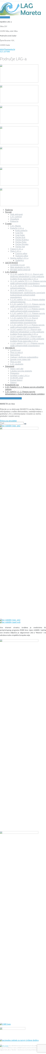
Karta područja (21, 230)
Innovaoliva (15, 355)
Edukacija (14, 221)
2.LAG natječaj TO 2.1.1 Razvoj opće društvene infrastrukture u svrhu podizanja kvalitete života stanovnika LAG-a (27, 338)
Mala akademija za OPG (20, 267)
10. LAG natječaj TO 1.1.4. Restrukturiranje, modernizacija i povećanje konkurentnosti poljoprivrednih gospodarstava (27, 293)
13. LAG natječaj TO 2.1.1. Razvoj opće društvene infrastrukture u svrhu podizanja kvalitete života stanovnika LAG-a (27, 276)
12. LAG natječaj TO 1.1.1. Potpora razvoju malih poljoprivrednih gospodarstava (28, 282)
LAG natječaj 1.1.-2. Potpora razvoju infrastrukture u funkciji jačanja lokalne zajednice (25, 393)
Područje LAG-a (17, 228)
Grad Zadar (20, 235)
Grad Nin (19, 233)
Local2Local (15, 350)
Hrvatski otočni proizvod (20, 270)
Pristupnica (14, 373)
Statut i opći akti (16, 369)
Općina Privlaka (21, 244)
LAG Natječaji (11, 272)
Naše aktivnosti (16, 214)
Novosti (8, 212)
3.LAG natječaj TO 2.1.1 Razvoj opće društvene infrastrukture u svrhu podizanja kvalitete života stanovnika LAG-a (27, 331)
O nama (8, 223)
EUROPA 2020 (16, 378)
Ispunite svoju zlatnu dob (20, 359)
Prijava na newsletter (8, 421)
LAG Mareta (15, 226)
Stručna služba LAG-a (19, 258)
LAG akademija (16, 364)
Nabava (13, 382)
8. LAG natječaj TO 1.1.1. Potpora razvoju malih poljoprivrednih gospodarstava (27, 305)
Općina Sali (20, 246)
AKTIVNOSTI (11, 263)
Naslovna (9, 210)
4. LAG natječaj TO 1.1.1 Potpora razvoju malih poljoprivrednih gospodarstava (27, 326)
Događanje (14, 219)
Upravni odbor (21, 253)
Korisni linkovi (16, 380)
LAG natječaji (16, 217)
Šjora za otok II (16, 352)
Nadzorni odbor (21, 256)
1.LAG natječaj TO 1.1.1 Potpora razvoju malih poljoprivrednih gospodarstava (27, 344)
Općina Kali (20, 237)
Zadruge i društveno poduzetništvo (24, 357)
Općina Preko (20, 242)
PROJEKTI (10, 348)
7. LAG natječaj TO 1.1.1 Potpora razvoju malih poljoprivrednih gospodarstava (27, 310)
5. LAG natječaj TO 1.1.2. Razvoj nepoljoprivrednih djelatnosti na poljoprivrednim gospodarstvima (24, 320)
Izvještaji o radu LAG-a (19, 375)
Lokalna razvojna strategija (21, 371)
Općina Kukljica (22, 240)
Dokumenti (9, 366)
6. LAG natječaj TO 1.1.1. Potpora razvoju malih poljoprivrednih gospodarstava (27, 314)
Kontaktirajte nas (12, 385)
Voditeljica (19, 260)
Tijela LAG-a (15, 251)
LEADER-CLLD (17, 265)
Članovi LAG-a (16, 249)
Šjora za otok (15, 362)
